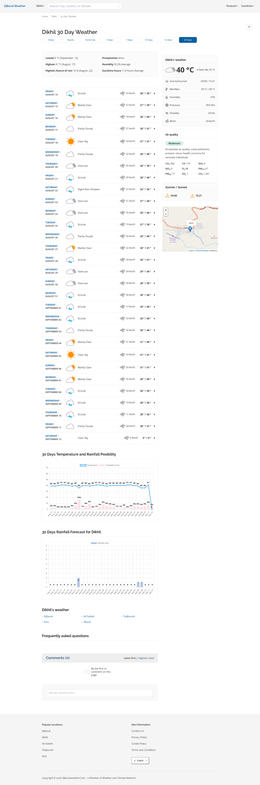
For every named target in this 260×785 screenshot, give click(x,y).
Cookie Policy (139, 743)
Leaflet (191, 250)
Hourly (70, 39)
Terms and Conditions (144, 750)
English (140, 760)
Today (51, 39)
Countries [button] (247, 6)
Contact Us (138, 731)
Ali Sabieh (89, 616)
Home (45, 16)
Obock (87, 622)
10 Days (149, 39)
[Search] (118, 6)
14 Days (168, 39)
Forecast (232, 6)
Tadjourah (129, 616)
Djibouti (48, 616)
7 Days (129, 39)
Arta (46, 622)
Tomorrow (90, 39)
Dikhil (54, 16)
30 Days (188, 39)
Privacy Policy (139, 737)
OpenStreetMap (202, 250)
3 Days (109, 39)
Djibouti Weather (15, 6)
